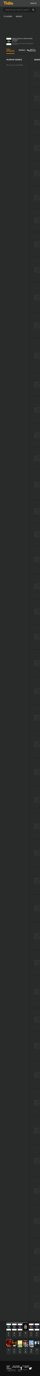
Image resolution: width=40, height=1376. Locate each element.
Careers (8, 1368)
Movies (19, 16)
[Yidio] (8, 3)
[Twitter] (30, 1368)
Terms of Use (11, 1371)
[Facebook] (21, 1368)
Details (22, 50)
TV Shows (8, 16)
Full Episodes (10, 50)
